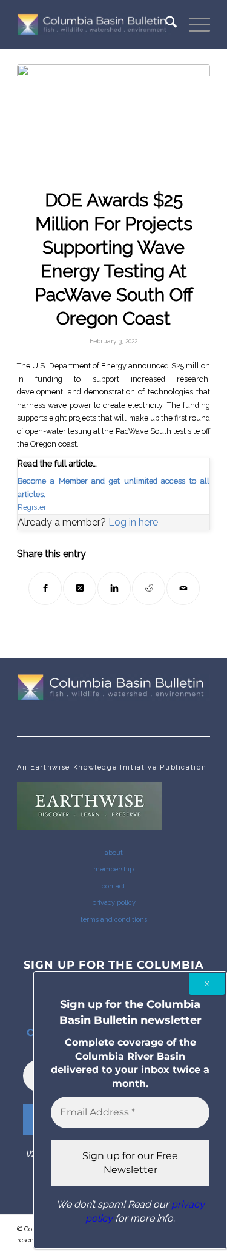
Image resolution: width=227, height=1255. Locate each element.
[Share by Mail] (183, 588)
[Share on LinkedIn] (114, 588)
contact (113, 886)
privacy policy (114, 903)
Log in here (133, 522)
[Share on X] (79, 588)
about (114, 853)
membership (113, 869)
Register (32, 507)
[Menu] (193, 24)
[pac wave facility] (113, 118)
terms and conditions (114, 920)
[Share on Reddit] (148, 588)
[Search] (165, 24)
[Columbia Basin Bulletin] (94, 24)
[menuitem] (165, 24)
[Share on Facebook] (45, 588)
